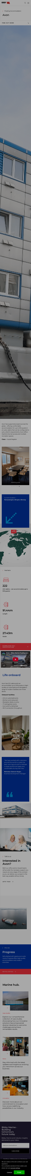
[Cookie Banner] (15, 1167)
